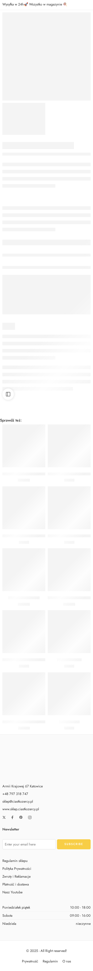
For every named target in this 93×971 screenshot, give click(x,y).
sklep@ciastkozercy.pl (17, 801)
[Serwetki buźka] (69, 631)
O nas (66, 960)
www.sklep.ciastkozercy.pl (20, 808)
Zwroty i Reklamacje (16, 876)
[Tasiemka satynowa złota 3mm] (69, 507)
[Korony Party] (69, 693)
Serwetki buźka (69, 659)
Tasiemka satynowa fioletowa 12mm (30, 535)
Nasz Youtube (12, 892)
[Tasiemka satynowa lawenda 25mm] (69, 445)
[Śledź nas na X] (4, 817)
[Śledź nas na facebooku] (12, 817)
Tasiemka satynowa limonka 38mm (29, 474)
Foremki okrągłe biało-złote (24, 721)
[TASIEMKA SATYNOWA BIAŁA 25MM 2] (23, 119)
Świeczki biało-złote (24, 597)
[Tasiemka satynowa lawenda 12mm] (23, 631)
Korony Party (69, 721)
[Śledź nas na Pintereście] (21, 817)
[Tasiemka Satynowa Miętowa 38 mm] (69, 569)
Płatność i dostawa (15, 884)
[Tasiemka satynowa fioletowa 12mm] (23, 507)
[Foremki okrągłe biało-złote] (23, 693)
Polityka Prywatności (16, 868)
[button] (24, 460)
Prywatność (30, 960)
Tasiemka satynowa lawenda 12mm (30, 659)
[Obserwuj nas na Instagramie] (30, 817)
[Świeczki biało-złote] (23, 569)
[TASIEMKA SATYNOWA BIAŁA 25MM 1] (46, 56)
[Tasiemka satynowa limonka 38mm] (23, 445)
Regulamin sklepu (15, 860)
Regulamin (50, 960)
